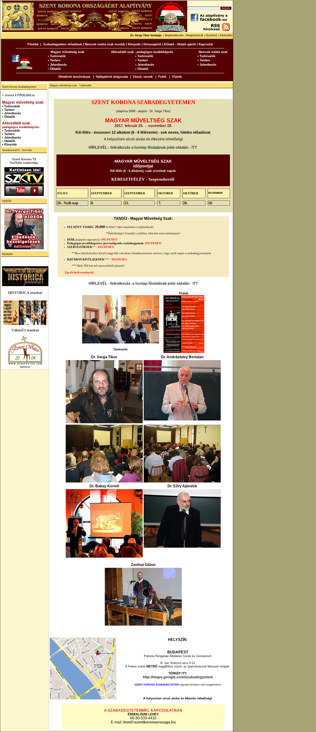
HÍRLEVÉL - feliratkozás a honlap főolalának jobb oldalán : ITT (143, 147)
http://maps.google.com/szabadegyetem (178, 677)
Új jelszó (211, 35)
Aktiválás (226, 35)
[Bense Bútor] (25, 364)
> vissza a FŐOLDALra (18, 95)
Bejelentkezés (174, 35)
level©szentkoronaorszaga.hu (149, 722)
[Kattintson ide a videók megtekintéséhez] (24, 228)
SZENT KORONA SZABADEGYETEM (156, 684)
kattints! (25, 366)
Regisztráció (194, 35)
